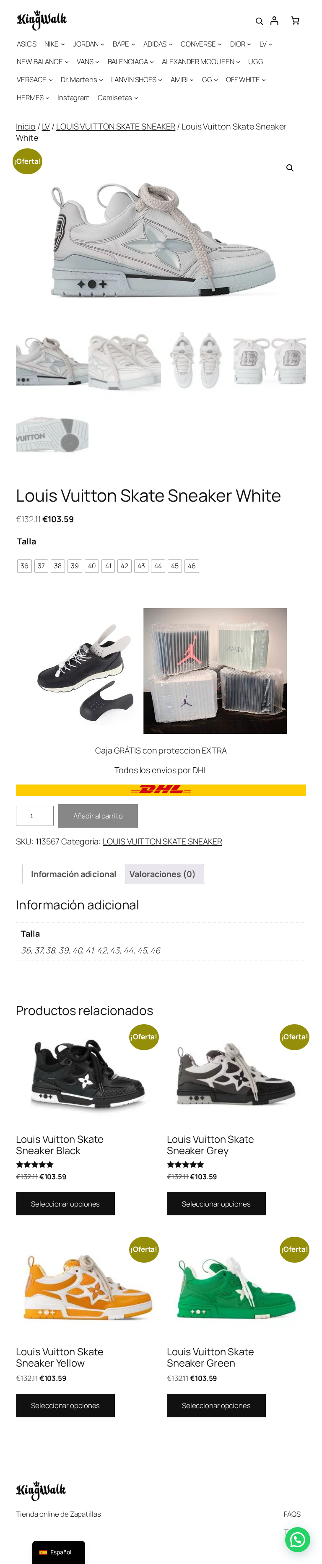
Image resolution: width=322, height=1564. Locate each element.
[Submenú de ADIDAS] (171, 43)
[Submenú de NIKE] (63, 43)
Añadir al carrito (97, 816)
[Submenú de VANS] (97, 62)
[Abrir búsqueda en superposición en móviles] (259, 20)
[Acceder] (274, 20)
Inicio (25, 126)
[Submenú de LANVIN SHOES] (160, 80)
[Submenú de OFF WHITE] (264, 80)
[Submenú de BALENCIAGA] (152, 62)
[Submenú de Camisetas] (136, 98)
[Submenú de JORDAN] (102, 43)
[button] (290, 168)
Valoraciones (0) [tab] (162, 874)
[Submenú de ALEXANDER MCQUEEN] (238, 62)
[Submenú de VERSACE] (51, 80)
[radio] (24, 566)
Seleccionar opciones (65, 1204)
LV (46, 126)
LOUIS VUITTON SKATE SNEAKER (115, 126)
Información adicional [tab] (74, 874)
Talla (26, 541)
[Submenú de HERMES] (47, 98)
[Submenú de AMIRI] (192, 80)
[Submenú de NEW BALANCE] (67, 62)
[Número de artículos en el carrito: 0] (295, 20)
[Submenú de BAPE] (133, 43)
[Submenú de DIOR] (249, 43)
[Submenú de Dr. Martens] (101, 80)
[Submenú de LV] (270, 43)
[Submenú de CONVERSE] (220, 43)
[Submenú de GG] (216, 80)
